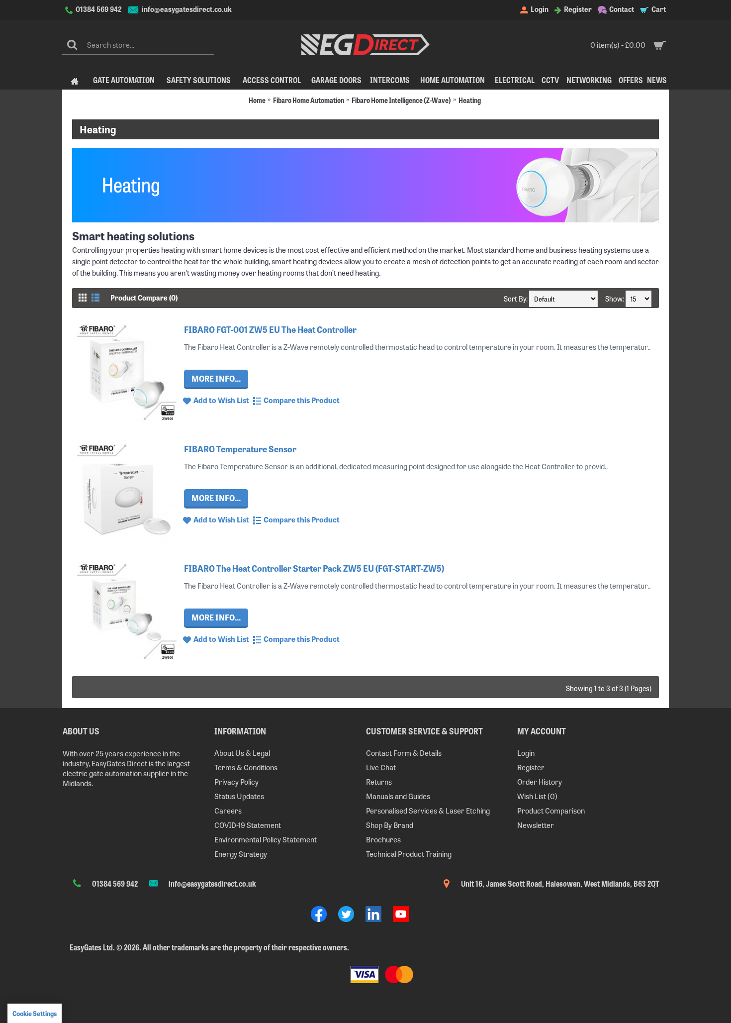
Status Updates (239, 796)
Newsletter (535, 824)
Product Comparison (551, 810)
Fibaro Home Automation (308, 99)
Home (257, 99)
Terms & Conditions (245, 767)
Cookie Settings (34, 1013)
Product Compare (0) (144, 298)
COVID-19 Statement (247, 824)
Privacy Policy (236, 781)
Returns (379, 781)
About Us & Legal (242, 752)
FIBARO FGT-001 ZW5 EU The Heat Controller (270, 329)
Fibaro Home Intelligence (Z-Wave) (401, 99)
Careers (228, 810)
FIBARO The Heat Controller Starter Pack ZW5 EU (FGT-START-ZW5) (314, 568)
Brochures (383, 839)
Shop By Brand (389, 824)
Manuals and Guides (398, 796)
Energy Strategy (240, 853)
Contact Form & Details (404, 752)
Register (531, 767)
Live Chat (381, 767)
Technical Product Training (409, 853)
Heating (469, 99)
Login (526, 752)
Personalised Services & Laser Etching (428, 810)
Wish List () (537, 796)
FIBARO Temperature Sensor (240, 448)
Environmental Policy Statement (265, 839)
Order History (539, 781)
